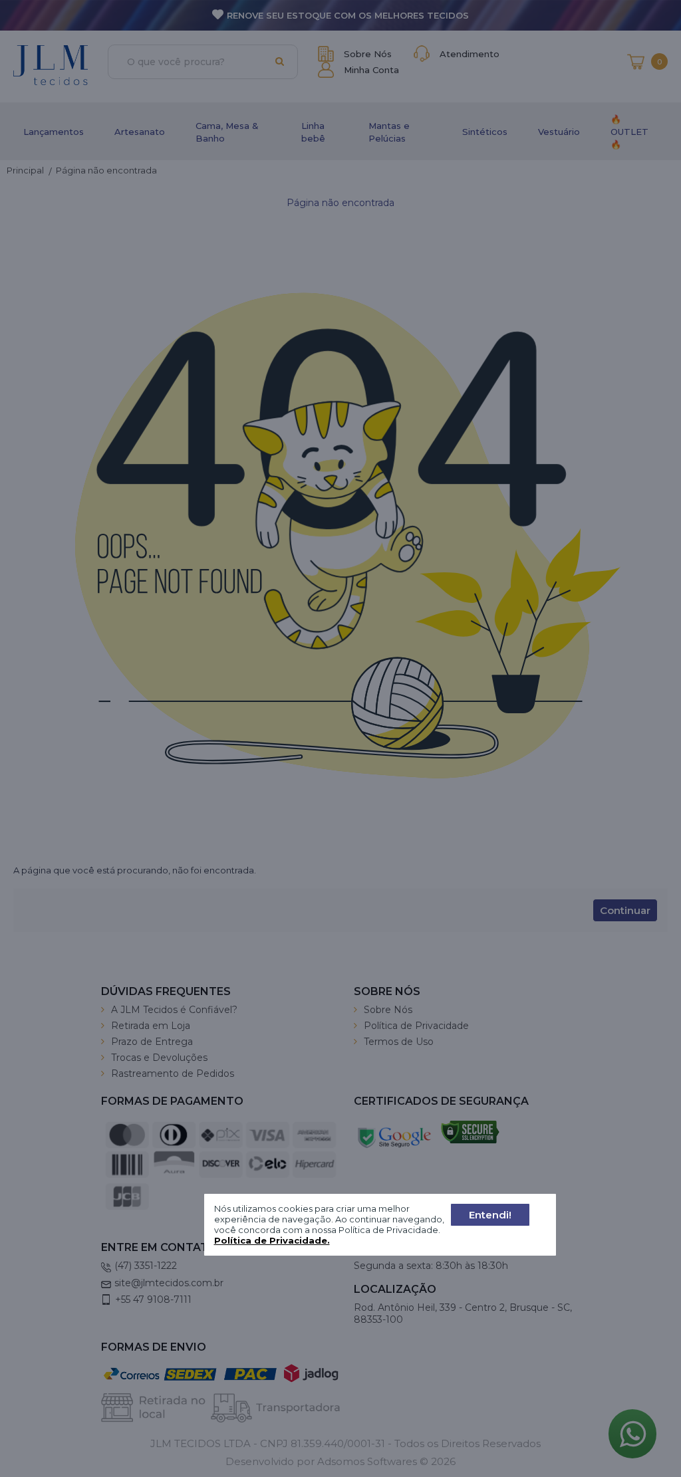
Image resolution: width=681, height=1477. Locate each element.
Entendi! (490, 1214)
